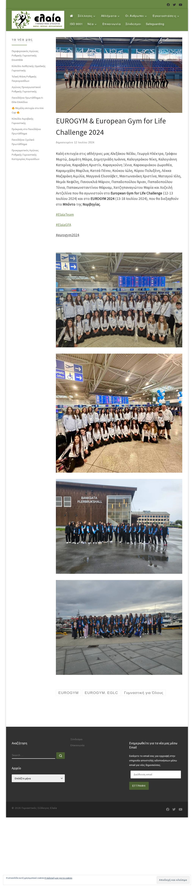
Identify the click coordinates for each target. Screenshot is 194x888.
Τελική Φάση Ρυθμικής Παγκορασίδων (24, 79)
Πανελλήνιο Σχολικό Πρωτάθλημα (23, 142)
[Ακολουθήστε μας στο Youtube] (180, 4)
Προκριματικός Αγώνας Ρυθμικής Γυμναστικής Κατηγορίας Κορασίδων (25, 155)
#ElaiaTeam (65, 214)
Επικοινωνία (77, 745)
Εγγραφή (139, 785)
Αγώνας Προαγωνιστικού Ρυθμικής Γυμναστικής (26, 89)
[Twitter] (174, 4)
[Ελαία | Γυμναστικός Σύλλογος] (38, 18)
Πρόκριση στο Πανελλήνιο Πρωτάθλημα (26, 131)
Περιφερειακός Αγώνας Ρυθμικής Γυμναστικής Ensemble (25, 55)
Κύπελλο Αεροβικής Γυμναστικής (23, 121)
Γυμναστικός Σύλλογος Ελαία (39, 808)
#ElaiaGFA (63, 224)
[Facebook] (168, 4)
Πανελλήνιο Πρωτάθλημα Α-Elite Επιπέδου (27, 100)
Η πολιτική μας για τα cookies (58, 877)
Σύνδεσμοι (76, 739)
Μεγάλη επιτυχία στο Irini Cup (28, 110)
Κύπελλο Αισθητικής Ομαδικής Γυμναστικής (29, 68)
